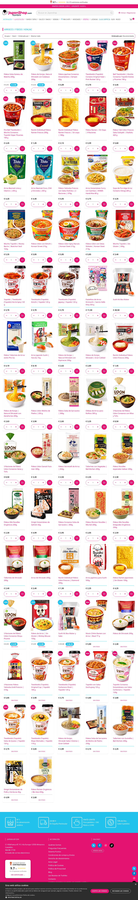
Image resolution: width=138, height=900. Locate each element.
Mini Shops (66, 19)
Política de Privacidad (57, 869)
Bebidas (56, 19)
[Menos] (6, 90)
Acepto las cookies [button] (99, 891)
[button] (46, 897)
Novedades (77, 19)
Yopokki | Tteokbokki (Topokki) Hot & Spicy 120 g (14, 302)
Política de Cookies (56, 865)
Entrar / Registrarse (128, 13)
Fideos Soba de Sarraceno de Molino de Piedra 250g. (96, 741)
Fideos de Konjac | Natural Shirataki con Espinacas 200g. (67, 357)
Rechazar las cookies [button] (120, 891)
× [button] (135, 884)
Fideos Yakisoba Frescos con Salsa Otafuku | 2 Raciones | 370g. (68, 191)
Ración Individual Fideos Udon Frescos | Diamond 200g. (68, 580)
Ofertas (86, 19)
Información (7, 19)
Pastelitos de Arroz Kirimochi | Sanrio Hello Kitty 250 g (95, 302)
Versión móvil (98, 851)
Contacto (52, 879)
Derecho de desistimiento (58, 858)
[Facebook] (134, 873)
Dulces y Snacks (45, 19)
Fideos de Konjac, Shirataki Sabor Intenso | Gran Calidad (68, 741)
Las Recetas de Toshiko (57, 875)
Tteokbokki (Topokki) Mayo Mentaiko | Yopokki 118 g (41, 741)
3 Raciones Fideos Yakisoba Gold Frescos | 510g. (14, 687)
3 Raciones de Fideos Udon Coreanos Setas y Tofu (13, 469)
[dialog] (69, 891)
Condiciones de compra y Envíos (61, 855)
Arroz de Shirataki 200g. (41, 578)
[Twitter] (134, 868)
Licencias (94, 19)
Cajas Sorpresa (104, 19)
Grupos (7, 36)
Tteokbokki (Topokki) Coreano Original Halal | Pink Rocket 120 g (96, 77)
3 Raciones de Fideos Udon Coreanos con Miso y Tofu (123, 413)
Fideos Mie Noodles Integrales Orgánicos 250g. (121, 524)
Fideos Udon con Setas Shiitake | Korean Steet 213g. (95, 246)
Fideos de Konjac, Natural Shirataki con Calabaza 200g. (41, 77)
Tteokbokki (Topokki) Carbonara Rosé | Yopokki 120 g (67, 687)
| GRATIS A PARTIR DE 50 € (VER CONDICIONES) (69, 6)
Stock (14, 36)
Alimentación (19, 19)
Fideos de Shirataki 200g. (123, 633)
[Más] (15, 90)
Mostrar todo (35, 36)
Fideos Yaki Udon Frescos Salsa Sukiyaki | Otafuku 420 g (123, 132)
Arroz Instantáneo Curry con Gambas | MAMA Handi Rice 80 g (96, 191)
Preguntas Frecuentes (57, 848)
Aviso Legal (52, 862)
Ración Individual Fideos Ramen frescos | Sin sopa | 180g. (68, 132)
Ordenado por (23, 36)
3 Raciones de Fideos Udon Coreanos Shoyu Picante (13, 636)
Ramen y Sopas (31, 19)
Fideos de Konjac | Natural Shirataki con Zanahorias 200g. (12, 413)
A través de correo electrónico (17, 853)
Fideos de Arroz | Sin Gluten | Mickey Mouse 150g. (40, 636)
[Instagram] (134, 878)
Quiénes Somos (54, 845)
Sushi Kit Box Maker (121, 299)
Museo (118, 19)
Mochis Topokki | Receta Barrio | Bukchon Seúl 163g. (14, 246)
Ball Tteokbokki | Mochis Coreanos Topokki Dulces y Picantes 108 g (123, 77)
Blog (113, 19)
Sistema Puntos (54, 851)
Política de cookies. (29, 895)
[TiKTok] (112, 845)
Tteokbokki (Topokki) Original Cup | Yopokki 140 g (40, 687)
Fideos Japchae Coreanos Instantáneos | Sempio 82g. (68, 77)
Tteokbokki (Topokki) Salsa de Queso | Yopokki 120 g (14, 741)
